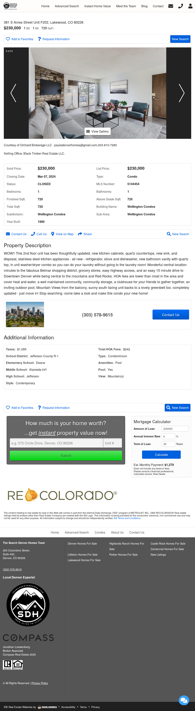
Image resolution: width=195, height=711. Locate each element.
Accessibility (68, 707)
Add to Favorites (22, 39)
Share (88, 234)
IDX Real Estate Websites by (20, 707)
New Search (180, 39)
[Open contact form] (170, 5)
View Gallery (100, 131)
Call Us (42, 234)
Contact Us (18, 234)
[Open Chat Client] (184, 700)
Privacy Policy (39, 683)
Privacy (95, 707)
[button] (13, 93)
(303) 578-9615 (97, 314)
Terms (83, 707)
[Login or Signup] (190, 5)
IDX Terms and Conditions (127, 518)
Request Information (56, 39)
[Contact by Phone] (180, 5)
